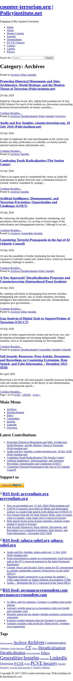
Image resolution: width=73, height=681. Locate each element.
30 (29, 394)
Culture (35, 648)
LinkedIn (66, 349)
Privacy (11, 51)
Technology (4, 668)
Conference (4, 648)
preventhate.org (14, 498)
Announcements (6, 643)
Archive (20, 642)
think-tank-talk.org (25, 668)
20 (26, 394)
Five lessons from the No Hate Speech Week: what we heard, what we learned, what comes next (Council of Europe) (39, 516)
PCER (27, 664)
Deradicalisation (29, 116)
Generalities (27, 233)
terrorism (13, 668)
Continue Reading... (11, 113)
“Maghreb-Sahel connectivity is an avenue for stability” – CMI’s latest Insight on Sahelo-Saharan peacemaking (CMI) (39, 578)
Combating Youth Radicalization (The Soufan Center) (35, 457)
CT (28, 647)
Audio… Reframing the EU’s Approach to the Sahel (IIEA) (39, 582)
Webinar (46, 667)
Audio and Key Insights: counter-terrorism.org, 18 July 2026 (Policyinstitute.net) (35, 124)
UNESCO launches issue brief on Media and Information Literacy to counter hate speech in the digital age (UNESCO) (39, 510)
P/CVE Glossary (16, 42)
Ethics (24, 74)
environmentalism (33, 653)
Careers (11, 48)
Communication (55, 643)
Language (44, 658)
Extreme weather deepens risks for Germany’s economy (37, 620)
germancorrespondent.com (23, 595)
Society (62, 663)
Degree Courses (15, 33)
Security (50, 663)
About (10, 30)
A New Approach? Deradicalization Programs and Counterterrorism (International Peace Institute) (35, 279)
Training (37, 667)
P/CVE (19, 663)
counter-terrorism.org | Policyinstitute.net (26, 10)
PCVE (36, 663)
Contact (11, 45)
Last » (37, 394)
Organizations (14, 39)
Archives (15, 74)
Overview (60, 116)
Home (10, 27)
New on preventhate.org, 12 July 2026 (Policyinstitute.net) (38, 505)
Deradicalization (13, 652)
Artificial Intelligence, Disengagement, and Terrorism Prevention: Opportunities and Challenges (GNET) (29, 202)
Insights (32, 74)
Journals (11, 36)
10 (23, 394)
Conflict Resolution (17, 648)
